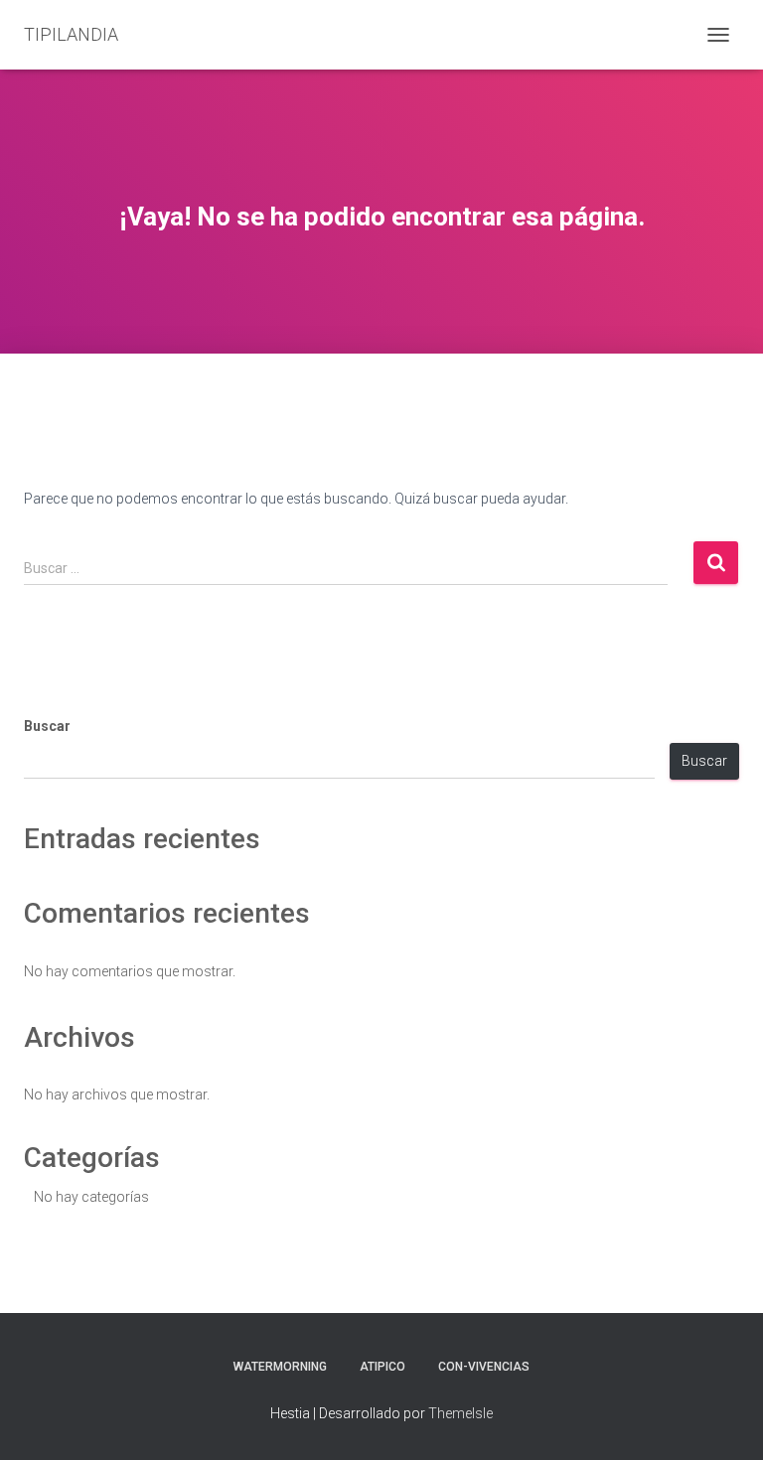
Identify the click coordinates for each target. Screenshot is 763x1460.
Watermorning (280, 1367)
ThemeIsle (460, 1413)
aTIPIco (382, 1367)
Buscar (47, 726)
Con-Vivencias (484, 1367)
